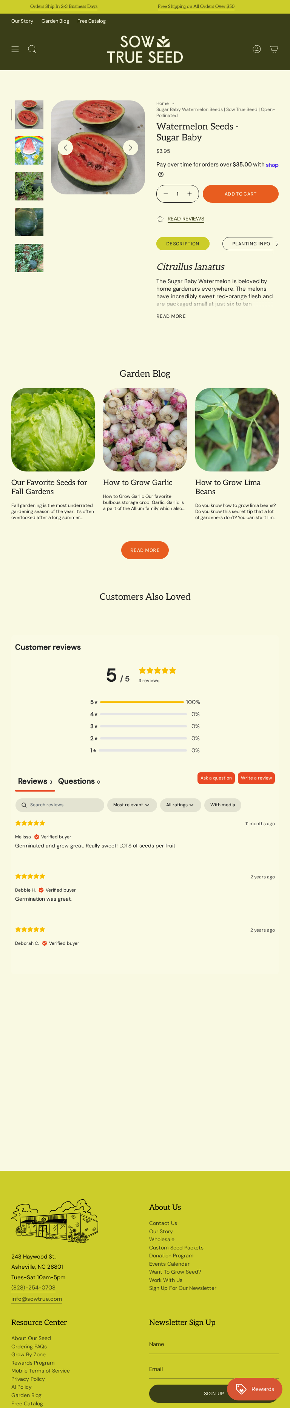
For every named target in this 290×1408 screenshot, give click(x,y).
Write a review (256, 778)
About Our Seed (31, 1338)
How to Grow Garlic (137, 482)
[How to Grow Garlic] (145, 429)
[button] (145, 702)
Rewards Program (33, 1362)
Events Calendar (169, 1263)
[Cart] (274, 49)
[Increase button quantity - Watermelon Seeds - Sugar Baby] (190, 194)
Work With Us (165, 1280)
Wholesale (161, 1239)
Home (162, 103)
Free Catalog (91, 21)
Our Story (22, 21)
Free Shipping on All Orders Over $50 (183, 6)
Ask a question (216, 778)
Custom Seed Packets (176, 1247)
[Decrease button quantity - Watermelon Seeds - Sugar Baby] (164, 194)
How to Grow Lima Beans (228, 487)
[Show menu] (15, 49)
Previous (65, 147)
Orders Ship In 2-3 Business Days (51, 6)
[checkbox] (222, 805)
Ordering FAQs (29, 1346)
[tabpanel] (145, 878)
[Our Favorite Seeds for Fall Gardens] (53, 429)
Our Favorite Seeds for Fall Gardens (49, 487)
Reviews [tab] (35, 781)
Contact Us (163, 1223)
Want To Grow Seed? (175, 1271)
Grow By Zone (28, 1354)
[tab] (79, 782)
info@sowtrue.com (36, 1299)
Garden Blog (55, 21)
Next (130, 147)
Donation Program (171, 1255)
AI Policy (21, 1386)
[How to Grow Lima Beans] (237, 429)
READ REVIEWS (186, 218)
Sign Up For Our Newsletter (182, 1288)
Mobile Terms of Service (40, 1370)
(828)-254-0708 (33, 1287)
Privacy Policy (28, 1379)
